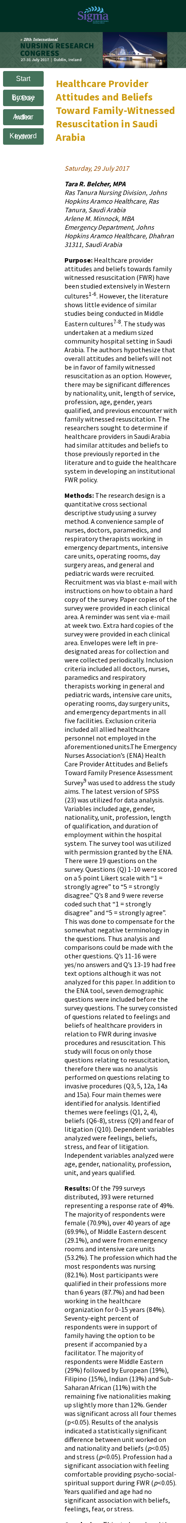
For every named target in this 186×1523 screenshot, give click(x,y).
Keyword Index (23, 136)
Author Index (23, 117)
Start (23, 78)
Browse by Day (23, 98)
